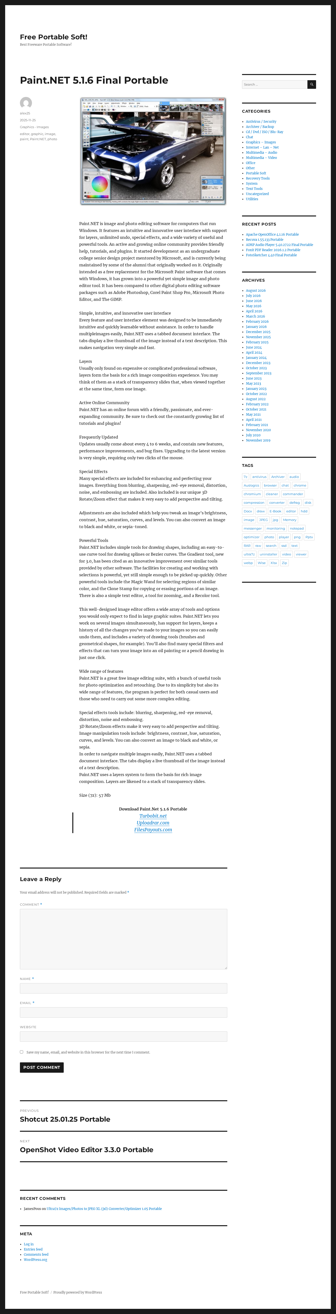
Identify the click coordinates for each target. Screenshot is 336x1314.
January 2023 (256, 389)
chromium (252, 494)
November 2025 (258, 337)
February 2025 (257, 342)
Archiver (278, 477)
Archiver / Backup (260, 127)
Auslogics (251, 485)
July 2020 (253, 435)
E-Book (275, 511)
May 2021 (253, 415)
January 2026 (256, 327)
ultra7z (249, 554)
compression (254, 502)
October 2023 (256, 368)
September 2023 (258, 373)
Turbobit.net (153, 816)
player (284, 537)
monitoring (276, 528)
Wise (262, 563)
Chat (249, 137)
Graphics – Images (261, 142)
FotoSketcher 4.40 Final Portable (271, 255)
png (297, 537)
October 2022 (256, 394)
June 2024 (254, 347)
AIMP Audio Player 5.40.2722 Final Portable (279, 245)
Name (27, 979)
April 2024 (254, 353)
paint (24, 139)
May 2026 (253, 306)
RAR (247, 546)
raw (258, 546)
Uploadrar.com (153, 823)
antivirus (259, 477)
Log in (29, 1244)
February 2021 (257, 425)
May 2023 (253, 384)
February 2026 (257, 322)
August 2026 (256, 291)
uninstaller (268, 554)
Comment (31, 904)
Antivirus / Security (261, 122)
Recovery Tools (258, 178)
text (294, 546)
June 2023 (253, 378)
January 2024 (256, 358)
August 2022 (256, 399)
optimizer (252, 537)
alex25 (25, 113)
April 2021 (254, 420)
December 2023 (258, 363)
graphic (37, 134)
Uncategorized (257, 194)
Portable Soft (256, 173)
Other (250, 168)
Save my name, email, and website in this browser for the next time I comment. (88, 1052)
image (50, 134)
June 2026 (254, 301)
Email (27, 1003)
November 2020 (258, 430)
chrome (300, 485)
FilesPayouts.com (153, 830)
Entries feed (33, 1249)
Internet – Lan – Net (262, 147)
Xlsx (274, 563)
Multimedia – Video (261, 158)
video (286, 554)
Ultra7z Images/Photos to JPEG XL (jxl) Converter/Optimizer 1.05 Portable (104, 1209)
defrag (295, 502)
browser (270, 485)
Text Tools (254, 189)
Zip (284, 563)
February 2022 (257, 404)
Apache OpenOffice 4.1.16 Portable (272, 234)
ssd (284, 546)
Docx (248, 511)
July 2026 (253, 296)
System (252, 184)
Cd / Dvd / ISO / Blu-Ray (264, 132)
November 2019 (258, 440)
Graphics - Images (34, 127)
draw (261, 511)
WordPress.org (35, 1260)
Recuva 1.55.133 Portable (264, 240)
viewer (301, 554)
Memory (289, 520)
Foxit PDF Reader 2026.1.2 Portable (273, 250)
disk (308, 502)
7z (245, 477)
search (271, 546)
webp (248, 563)
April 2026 (254, 311)
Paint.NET (38, 139)
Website (28, 1027)
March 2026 (255, 316)
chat (285, 485)
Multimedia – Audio (261, 153)
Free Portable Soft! (53, 37)
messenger (253, 528)
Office (250, 163)
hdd (304, 511)
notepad (297, 528)
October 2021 (256, 409)
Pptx (309, 537)
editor (25, 134)
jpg (275, 520)
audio (294, 477)
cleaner (272, 494)
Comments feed (36, 1255)
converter (277, 502)
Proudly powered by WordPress (77, 1292)
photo (52, 139)
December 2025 (258, 332)
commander (293, 494)
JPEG (263, 520)
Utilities (252, 199)
